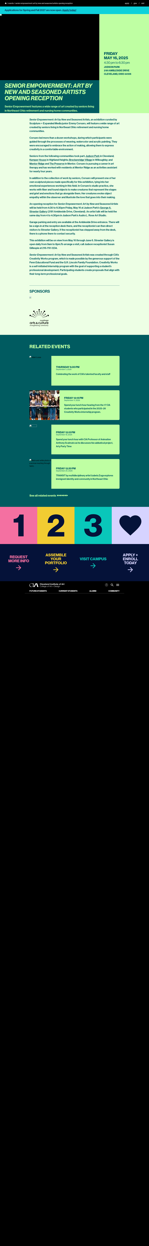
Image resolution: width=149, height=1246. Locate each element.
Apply (127, 3)
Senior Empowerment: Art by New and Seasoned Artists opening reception (44, 3)
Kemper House (37, 159)
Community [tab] (114, 591)
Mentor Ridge (36, 163)
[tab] (112, 585)
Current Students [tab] (68, 591)
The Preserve (56, 163)
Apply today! (69, 10)
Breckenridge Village (80, 159)
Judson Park (93, 156)
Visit (142, 3)
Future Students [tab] (38, 591)
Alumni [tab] (92, 591)
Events (11, 3)
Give (135, 3)
